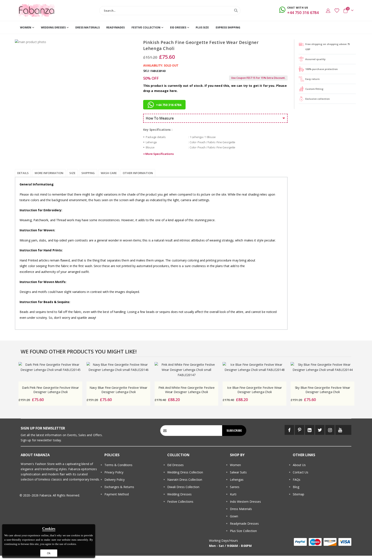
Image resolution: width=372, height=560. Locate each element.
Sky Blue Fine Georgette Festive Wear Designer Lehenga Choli (322, 389)
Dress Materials (241, 509)
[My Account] (328, 10)
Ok (49, 553)
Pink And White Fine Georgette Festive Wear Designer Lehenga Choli (186, 389)
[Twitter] (319, 430)
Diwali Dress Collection (183, 487)
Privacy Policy (113, 472)
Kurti (233, 494)
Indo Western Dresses (245, 501)
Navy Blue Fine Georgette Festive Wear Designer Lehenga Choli (118, 389)
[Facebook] (289, 430)
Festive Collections (180, 501)
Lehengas (236, 480)
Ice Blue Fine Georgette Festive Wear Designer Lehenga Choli (254, 389)
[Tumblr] (348, 430)
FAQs (296, 480)
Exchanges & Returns (119, 487)
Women (235, 465)
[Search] (236, 10)
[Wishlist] (336, 10)
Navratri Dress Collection (184, 480)
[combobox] (169, 10)
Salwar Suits (238, 472)
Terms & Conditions (118, 465)
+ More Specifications (158, 154)
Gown (234, 516)
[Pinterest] (299, 430)
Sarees (234, 487)
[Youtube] (340, 430)
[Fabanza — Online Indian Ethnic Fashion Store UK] (37, 10)
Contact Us (300, 472)
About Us (299, 465)
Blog (296, 487)
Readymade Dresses (244, 523)
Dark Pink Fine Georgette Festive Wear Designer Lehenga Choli (50, 389)
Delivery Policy (114, 480)
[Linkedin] (309, 430)
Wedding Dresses (179, 494)
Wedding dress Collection (185, 472)
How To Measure (160, 118)
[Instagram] (330, 430)
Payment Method (116, 494)
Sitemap (298, 494)
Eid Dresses (175, 465)
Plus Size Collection (243, 531)
